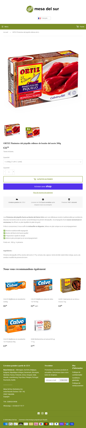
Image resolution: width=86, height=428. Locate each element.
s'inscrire (63, 380)
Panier (82, 27)
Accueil (5, 32)
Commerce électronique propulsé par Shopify (33, 420)
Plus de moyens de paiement (43, 193)
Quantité (6, 157)
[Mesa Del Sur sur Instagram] (42, 414)
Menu (6, 27)
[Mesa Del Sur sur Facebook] (39, 414)
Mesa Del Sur (12, 420)
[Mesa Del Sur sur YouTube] (46, 414)
